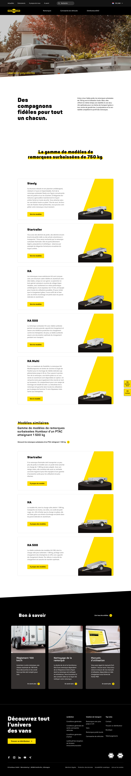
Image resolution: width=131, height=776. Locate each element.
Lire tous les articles (101, 615)
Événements (21, 3)
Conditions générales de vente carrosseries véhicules (75, 728)
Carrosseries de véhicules (69, 11)
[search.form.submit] (59, 3)
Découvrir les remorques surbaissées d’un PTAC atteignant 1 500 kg (42, 442)
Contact (108, 721)
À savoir (46, 3)
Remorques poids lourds (94, 732)
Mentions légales (70, 767)
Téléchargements (112, 736)
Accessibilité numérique (102, 767)
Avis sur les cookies (117, 767)
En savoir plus (31, 684)
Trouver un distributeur (20, 741)
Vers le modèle (35, 399)
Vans (87, 728)
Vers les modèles (36, 214)
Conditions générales (73, 721)
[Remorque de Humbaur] (14, 11)
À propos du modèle (37, 483)
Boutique (109, 730)
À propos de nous (34, 3)
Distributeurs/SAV (93, 11)
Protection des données (85, 767)
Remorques (47, 11)
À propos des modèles (38, 524)
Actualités (11, 3)
